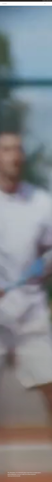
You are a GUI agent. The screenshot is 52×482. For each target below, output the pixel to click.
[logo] (4, 3)
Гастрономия (22, 8)
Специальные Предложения (34, 8)
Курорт (9, 8)
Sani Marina (38, 8)
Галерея (42, 8)
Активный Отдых (28, 8)
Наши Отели (13, 8)
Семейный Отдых (17, 8)
